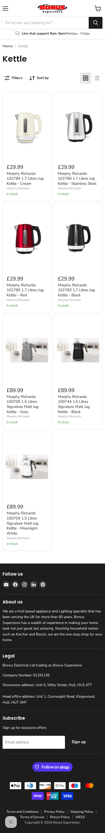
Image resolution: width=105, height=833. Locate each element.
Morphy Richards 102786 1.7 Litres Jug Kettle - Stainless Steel (77, 178)
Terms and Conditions (22, 811)
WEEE (80, 817)
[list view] (96, 78)
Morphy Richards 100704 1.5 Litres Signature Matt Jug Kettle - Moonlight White (22, 523)
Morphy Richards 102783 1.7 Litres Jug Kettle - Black (76, 290)
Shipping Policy (81, 811)
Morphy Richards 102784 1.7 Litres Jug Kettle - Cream (25, 178)
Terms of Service (32, 817)
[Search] (95, 23)
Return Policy (60, 817)
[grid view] (85, 78)
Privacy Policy (54, 811)
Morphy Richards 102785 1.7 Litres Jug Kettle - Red (25, 290)
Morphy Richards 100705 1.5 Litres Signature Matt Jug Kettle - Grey (22, 404)
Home (8, 46)
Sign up (79, 742)
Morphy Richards (18, 188)
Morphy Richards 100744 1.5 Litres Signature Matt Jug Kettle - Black (74, 404)
